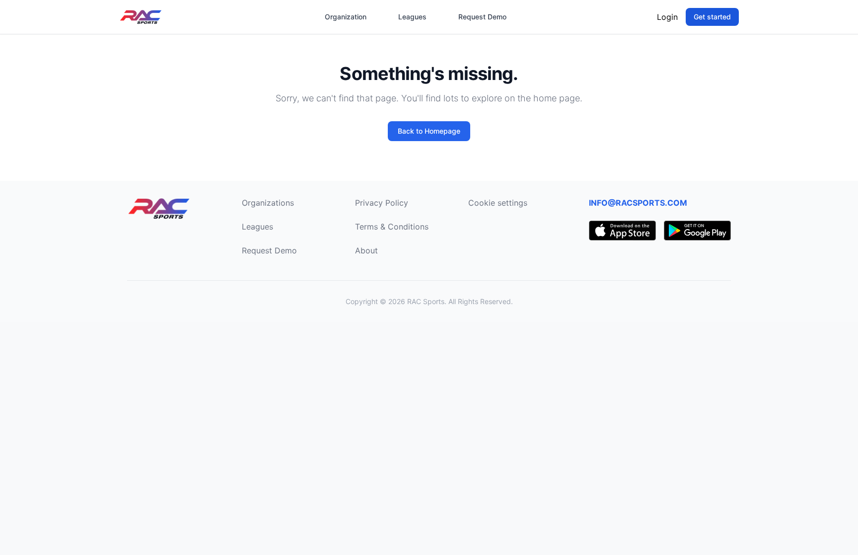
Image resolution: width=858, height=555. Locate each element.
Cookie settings (497, 203)
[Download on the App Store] (622, 230)
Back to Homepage (429, 131)
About (366, 250)
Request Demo (482, 16)
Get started (712, 16)
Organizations (268, 203)
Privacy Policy (381, 203)
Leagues (412, 16)
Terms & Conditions (392, 227)
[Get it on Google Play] (697, 230)
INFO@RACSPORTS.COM (638, 203)
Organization (345, 16)
